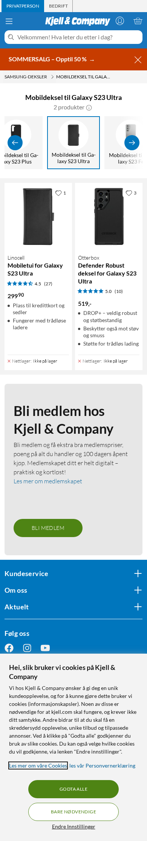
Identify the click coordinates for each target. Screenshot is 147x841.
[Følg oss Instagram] (27, 648)
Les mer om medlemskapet (48, 481)
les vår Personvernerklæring (102, 765)
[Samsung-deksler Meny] (52, 76)
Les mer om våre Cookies (38, 765)
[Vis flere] (131, 142)
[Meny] (9, 21)
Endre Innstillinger (73, 826)
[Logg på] (120, 21)
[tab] (23, 6)
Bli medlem (48, 528)
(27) (48, 284)
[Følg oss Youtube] (45, 648)
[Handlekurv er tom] (138, 21)
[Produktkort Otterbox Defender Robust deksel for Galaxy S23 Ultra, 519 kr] (108, 217)
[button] (88, 107)
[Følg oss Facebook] (9, 648)
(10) (119, 291)
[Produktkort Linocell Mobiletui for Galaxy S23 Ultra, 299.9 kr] (38, 217)
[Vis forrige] (15, 142)
